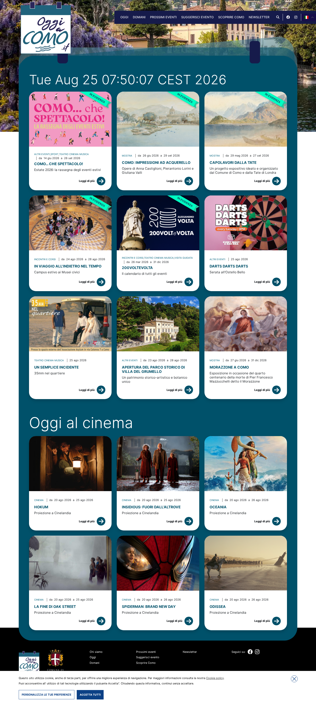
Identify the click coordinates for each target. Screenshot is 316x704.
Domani (139, 17)
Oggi (124, 17)
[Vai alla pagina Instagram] (295, 17)
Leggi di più (87, 181)
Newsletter (259, 17)
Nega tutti (294, 678)
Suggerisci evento (197, 17)
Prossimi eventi (163, 17)
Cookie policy (215, 678)
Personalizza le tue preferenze (46, 694)
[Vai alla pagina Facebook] (288, 17)
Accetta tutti (90, 694)
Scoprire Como (231, 17)
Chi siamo (96, 651)
